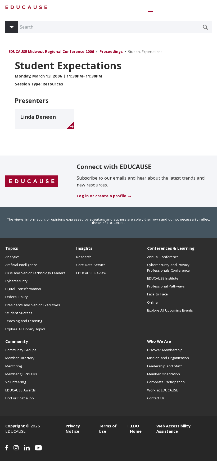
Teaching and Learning (23, 321)
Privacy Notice (73, 429)
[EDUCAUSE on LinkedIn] (27, 447)
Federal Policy (16, 297)
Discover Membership (165, 350)
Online (152, 303)
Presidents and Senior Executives (32, 305)
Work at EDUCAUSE (162, 391)
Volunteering (15, 382)
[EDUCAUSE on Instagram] (16, 447)
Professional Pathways (166, 287)
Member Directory (19, 358)
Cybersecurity (16, 281)
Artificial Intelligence (21, 265)
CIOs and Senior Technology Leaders (35, 273)
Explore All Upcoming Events (170, 311)
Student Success (18, 313)
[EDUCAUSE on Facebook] (6, 447)
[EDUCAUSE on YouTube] (38, 447)
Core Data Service (91, 265)
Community (16, 342)
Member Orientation (163, 374)
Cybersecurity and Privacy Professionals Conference (168, 267)
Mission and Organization (168, 358)
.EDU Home (136, 429)
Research (84, 257)
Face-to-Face (157, 295)
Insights (84, 248)
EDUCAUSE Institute (162, 279)
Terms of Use (108, 429)
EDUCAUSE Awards (20, 391)
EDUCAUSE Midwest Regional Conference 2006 (51, 52)
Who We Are (159, 342)
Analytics (12, 257)
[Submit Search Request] (205, 27)
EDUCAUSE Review (91, 273)
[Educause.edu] (31, 181)
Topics (11, 248)
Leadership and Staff (164, 366)
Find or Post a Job (19, 398)
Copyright (15, 426)
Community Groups (21, 350)
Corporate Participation (166, 382)
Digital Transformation (23, 289)
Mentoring (13, 366)
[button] (151, 15)
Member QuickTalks (21, 374)
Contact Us (156, 398)
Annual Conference (163, 257)
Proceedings (111, 52)
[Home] (26, 7)
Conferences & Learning (171, 248)
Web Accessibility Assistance (173, 429)
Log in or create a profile (101, 196)
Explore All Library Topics (25, 329)
